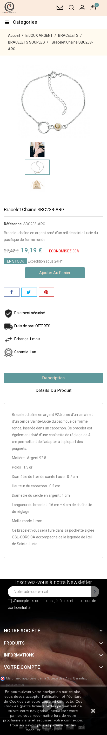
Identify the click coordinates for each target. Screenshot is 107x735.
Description (53, 377)
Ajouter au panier (55, 273)
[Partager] (11, 292)
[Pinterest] (46, 292)
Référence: (13, 224)
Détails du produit (54, 390)
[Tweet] (29, 292)
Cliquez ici (52, 730)
